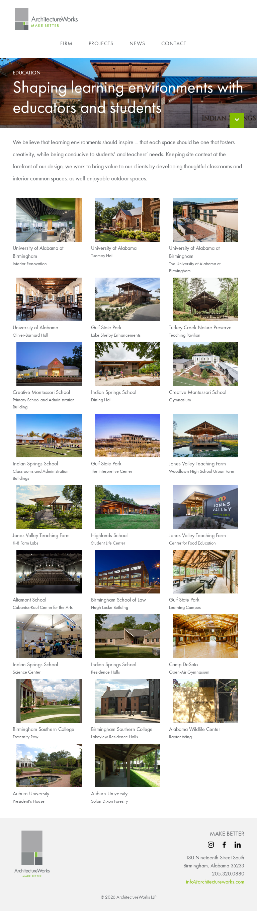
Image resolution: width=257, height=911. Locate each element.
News (137, 43)
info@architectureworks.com (215, 881)
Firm (66, 43)
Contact (173, 43)
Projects (101, 43)
